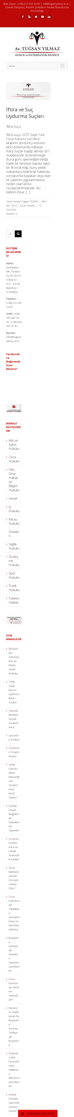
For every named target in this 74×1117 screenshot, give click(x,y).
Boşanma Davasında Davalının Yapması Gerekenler (14, 954)
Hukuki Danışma (14, 7)
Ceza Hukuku (27, 205)
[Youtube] (42, 17)
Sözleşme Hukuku (14, 561)
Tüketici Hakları (14, 600)
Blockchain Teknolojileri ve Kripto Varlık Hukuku (14, 661)
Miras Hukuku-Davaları (14, 527)
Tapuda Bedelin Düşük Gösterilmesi (13, 719)
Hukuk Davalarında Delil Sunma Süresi (14, 1103)
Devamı (10, 213)
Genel (13, 498)
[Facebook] (23, 17)
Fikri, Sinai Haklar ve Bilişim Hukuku (14, 479)
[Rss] (29, 17)
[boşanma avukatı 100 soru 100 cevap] (14, 618)
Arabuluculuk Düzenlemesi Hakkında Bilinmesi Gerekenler (14, 1069)
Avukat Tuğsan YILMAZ (25, 201)
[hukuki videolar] (14, 406)
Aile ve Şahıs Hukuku (14, 444)
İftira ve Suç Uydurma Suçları (25, 112)
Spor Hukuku (14, 575)
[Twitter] (36, 17)
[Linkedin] (49, 17)
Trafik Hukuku (14, 588)
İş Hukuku (14, 509)
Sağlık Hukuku (14, 546)
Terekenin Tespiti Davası (14, 752)
